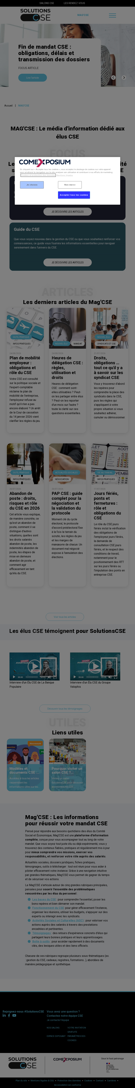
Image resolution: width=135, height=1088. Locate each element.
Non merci (69, 185)
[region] (67, 181)
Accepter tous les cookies (74, 195)
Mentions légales (64, 175)
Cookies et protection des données (38, 175)
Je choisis (32, 185)
